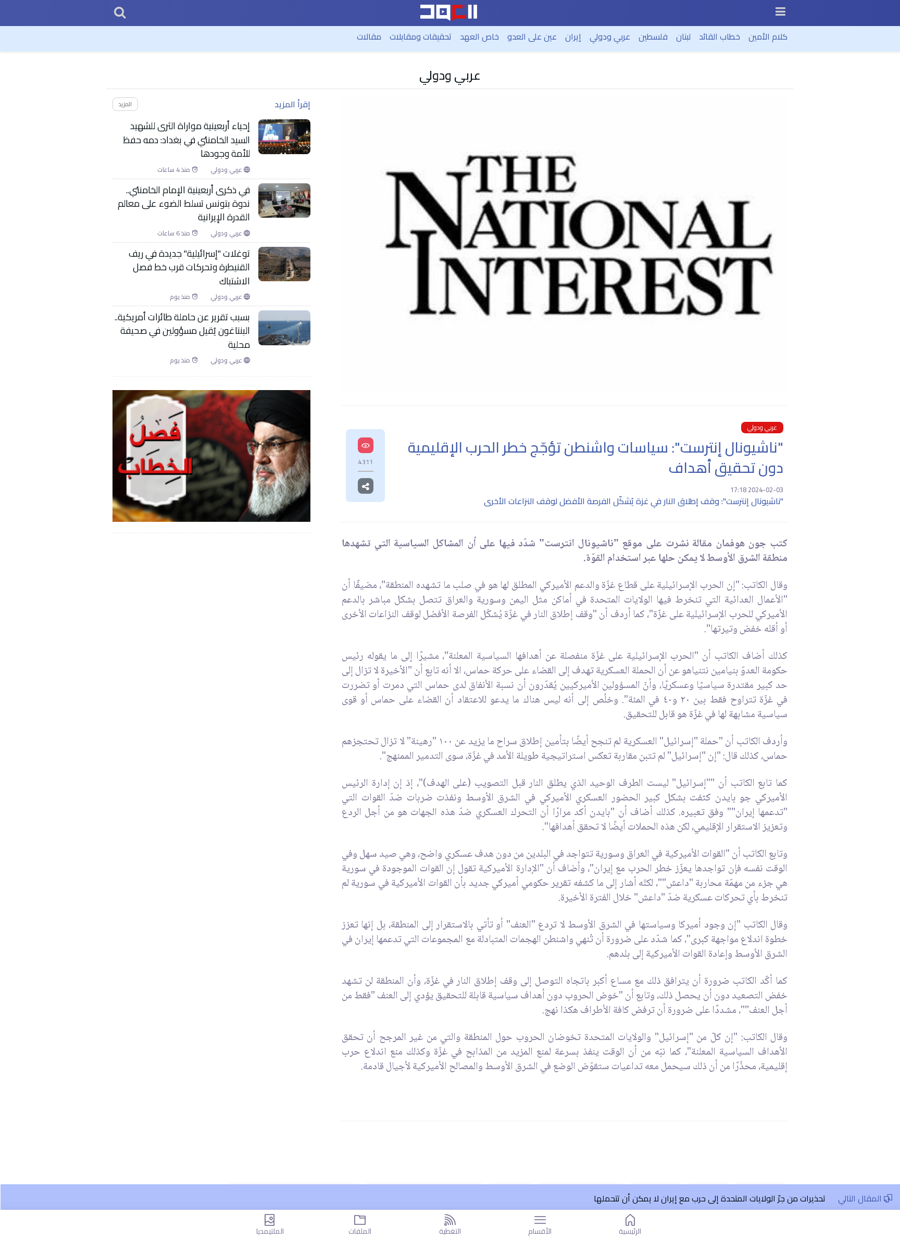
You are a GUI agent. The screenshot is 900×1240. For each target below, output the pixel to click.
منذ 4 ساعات (174, 169)
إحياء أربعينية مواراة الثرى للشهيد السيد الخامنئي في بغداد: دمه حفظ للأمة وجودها (186, 139)
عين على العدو (532, 36)
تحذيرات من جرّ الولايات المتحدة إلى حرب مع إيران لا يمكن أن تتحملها (711, 1198)
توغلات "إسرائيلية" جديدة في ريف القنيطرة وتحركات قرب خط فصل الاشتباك (189, 267)
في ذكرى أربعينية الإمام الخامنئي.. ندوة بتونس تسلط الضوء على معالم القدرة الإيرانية (184, 203)
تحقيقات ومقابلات (421, 36)
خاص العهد (479, 36)
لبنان (683, 36)
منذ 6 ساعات (174, 233)
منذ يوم (181, 297)
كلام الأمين (768, 36)
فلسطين (653, 36)
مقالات (369, 36)
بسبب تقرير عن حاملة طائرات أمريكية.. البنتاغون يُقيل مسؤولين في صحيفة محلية (182, 331)
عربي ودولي (610, 36)
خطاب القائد (719, 36)
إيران (573, 36)
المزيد (125, 103)
